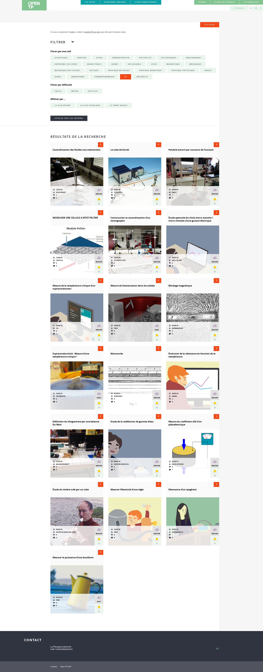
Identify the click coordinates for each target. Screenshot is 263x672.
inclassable (134, 64)
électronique (168, 58)
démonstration (120, 58)
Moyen (74, 91)
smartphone (78, 77)
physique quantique (150, 70)
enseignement (193, 58)
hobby (115, 64)
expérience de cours (66, 64)
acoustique (61, 58)
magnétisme (173, 64)
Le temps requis (118, 105)
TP (125, 77)
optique (94, 70)
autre (99, 58)
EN (256, 8)
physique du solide (119, 70)
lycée (154, 64)
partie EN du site (92, 32)
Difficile (93, 91)
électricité (145, 58)
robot (58, 77)
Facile (58, 91)
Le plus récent (63, 105)
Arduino (82, 58)
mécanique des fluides (67, 70)
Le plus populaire (90, 105)
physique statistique (183, 70)
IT (261, 8)
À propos (239, 8)
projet (208, 70)
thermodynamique (104, 77)
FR (251, 8)
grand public (94, 64)
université (142, 77)
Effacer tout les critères (69, 118)
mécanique (195, 64)
